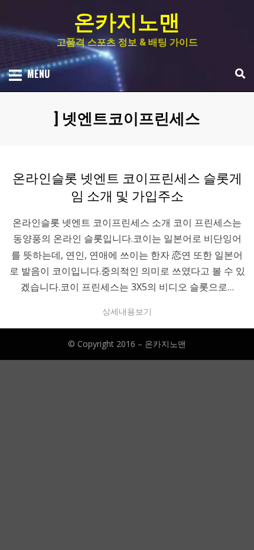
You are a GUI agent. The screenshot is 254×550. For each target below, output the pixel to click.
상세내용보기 (127, 311)
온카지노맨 (127, 22)
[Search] (237, 73)
